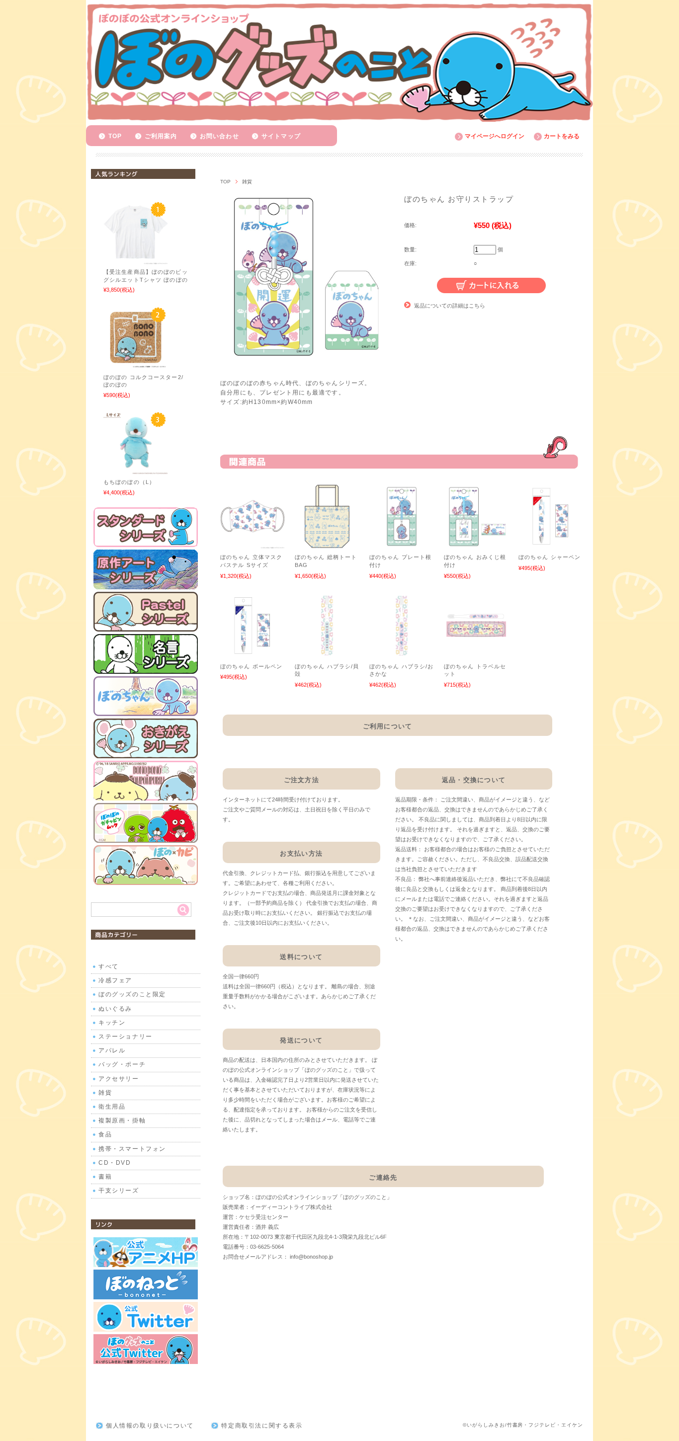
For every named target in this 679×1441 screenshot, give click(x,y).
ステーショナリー (125, 1036)
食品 (105, 1134)
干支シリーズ (118, 1190)
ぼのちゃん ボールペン (251, 666)
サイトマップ (281, 136)
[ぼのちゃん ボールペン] (252, 653)
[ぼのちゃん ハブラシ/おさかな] (401, 653)
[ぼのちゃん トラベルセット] (476, 653)
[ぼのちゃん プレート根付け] (401, 544)
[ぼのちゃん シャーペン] (550, 544)
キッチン (111, 1022)
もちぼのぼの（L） (129, 482)
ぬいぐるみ (115, 1008)
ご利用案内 (161, 136)
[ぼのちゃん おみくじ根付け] (476, 544)
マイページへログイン (494, 136)
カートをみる (562, 136)
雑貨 (247, 181)
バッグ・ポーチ (122, 1064)
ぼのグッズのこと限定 (132, 994)
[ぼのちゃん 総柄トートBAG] (327, 544)
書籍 (105, 1176)
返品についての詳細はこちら (449, 306)
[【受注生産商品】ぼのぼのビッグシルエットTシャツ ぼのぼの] (135, 259)
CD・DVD (114, 1162)
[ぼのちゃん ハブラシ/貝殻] (327, 653)
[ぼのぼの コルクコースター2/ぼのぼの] (135, 364)
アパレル (111, 1050)
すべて (108, 966)
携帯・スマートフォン (132, 1148)
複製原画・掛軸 (122, 1120)
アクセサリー (118, 1078)
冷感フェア (115, 980)
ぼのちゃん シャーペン (549, 557)
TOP (115, 136)
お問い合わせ (219, 136)
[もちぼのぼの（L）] (135, 470)
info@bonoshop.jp (311, 1257)
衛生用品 (111, 1106)
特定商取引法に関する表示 (261, 1425)
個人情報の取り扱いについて (150, 1425)
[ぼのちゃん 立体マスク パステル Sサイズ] (252, 544)
